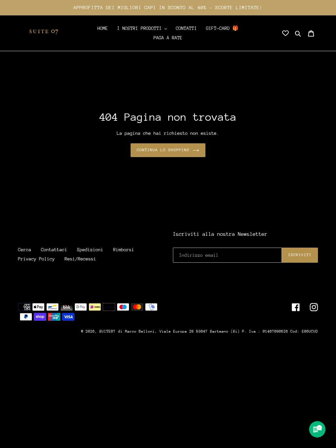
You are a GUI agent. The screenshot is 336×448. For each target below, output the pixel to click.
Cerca (24, 249)
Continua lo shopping (163, 150)
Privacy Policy (36, 258)
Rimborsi (123, 249)
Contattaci (54, 249)
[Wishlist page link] (285, 33)
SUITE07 (107, 331)
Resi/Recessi (80, 258)
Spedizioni (90, 249)
